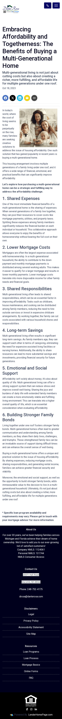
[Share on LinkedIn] (20, 98)
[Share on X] (13, 98)
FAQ (31, 677)
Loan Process (31, 658)
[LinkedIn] (36, 709)
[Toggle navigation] (56, 5)
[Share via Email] (27, 98)
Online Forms (31, 671)
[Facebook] (27, 709)
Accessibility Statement (31, 627)
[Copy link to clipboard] (34, 98)
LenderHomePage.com (40, 714)
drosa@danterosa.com (31, 596)
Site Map (31, 633)
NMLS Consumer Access (31, 556)
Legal (31, 614)
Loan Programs (31, 651)
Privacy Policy (31, 620)
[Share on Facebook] (5, 98)
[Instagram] (31, 709)
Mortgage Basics (31, 664)
